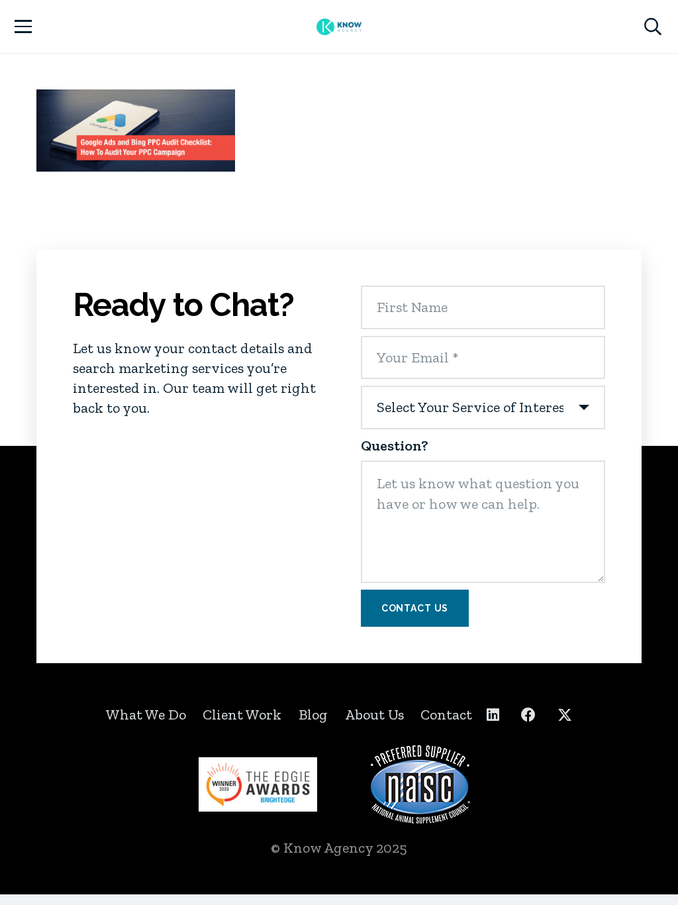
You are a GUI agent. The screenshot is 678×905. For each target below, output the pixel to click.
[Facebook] (528, 715)
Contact (446, 714)
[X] (564, 715)
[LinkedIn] (493, 715)
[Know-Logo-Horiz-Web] (339, 27)
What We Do (146, 714)
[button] (23, 26)
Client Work (242, 714)
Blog (313, 714)
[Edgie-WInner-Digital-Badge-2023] (258, 784)
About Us (374, 714)
